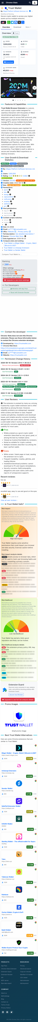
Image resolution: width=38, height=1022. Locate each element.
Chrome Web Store (10, 37)
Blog (2, 999)
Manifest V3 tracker (26, 974)
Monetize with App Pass (20, 288)
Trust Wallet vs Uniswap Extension (16, 248)
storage (6, 194)
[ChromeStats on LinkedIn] (3, 1012)
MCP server (5, 980)
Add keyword (24, 983)
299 (7, 264)
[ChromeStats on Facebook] (7, 1012)
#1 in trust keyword (9, 272)
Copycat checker (25, 971)
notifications (8, 199)
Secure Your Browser (16, 694)
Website (11, 232)
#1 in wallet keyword (10, 273)
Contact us (4, 1002)
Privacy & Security (7, 166)
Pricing (22, 966)
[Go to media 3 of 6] (18, 100)
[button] (3, 3)
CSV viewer (23, 977)
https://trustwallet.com (22, 343)
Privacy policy (23, 232)
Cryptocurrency (22, 163)
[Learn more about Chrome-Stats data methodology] (25, 236)
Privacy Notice (5, 1008)
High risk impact (14, 185)
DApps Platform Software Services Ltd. (15, 11)
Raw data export (6, 983)
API (2, 977)
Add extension (24, 980)
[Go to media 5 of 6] (22, 100)
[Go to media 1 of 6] (13, 100)
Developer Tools (18, 166)
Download (17, 27)
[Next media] (35, 88)
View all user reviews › (9, 500)
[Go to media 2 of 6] (15, 100)
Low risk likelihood (29, 185)
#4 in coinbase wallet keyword (13, 277)
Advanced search (25, 969)
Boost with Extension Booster (19, 292)
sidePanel (7, 204)
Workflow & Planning (7, 14)
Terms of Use (5, 1005)
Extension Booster (6, 974)
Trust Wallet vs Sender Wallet (14, 250)
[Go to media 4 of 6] (20, 100)
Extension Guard (6, 971)
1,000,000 (12, 174)
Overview (6, 27)
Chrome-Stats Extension (8, 969)
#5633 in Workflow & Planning (12, 270)
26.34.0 (12, 180)
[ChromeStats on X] (11, 1012)
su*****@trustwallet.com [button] (17, 229)
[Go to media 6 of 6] (25, 100)
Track (17, 33)
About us (4, 993)
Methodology (5, 996)
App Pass (4, 966)
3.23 (18, 176)
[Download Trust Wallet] (10, 57)
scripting (6, 201)
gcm (5, 206)
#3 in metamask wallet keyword (13, 275)
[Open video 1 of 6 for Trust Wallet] (18, 87)
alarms (6, 190)
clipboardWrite (8, 197)
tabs (5, 192)
